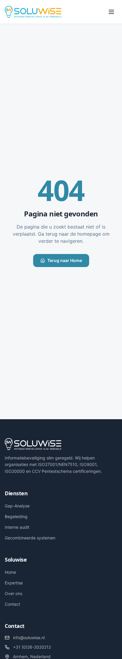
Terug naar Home (64, 260)
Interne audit (17, 527)
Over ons (13, 593)
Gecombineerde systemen (30, 537)
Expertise (14, 582)
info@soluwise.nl (29, 637)
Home (10, 572)
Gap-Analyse (17, 505)
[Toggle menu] (111, 12)
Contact (12, 604)
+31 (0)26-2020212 (32, 647)
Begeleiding (16, 516)
